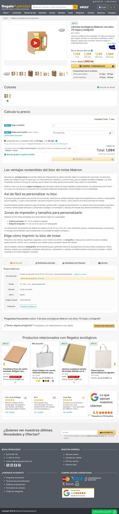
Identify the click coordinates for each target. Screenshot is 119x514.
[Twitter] (7, 465)
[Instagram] (19, 465)
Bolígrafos (80, 13)
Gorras (52, 13)
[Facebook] (15, 465)
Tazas (70, 13)
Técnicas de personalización (18, 481)
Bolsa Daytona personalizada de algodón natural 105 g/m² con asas (103, 372)
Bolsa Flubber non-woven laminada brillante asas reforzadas (44, 372)
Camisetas (17, 13)
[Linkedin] (11, 465)
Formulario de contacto (15, 488)
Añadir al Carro (83, 159)
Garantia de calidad (73, 458)
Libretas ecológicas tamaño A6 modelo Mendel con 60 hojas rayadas (74, 371)
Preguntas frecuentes (15, 478)
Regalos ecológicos (28, 306)
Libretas (91, 13)
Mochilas (42, 13)
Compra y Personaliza (93, 66)
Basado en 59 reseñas (78, 496)
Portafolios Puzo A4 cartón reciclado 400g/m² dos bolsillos (15, 371)
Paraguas (112, 13)
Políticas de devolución (15, 484)
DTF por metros (72, 461)
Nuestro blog (71, 465)
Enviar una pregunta (104, 326)
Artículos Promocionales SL (26, 511)
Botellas (61, 13)
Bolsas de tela (30, 13)
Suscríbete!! (107, 432)
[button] (92, 50)
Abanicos (101, 13)
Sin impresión (59, 133)
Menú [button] (5, 13)
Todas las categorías (14, 491)
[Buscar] (75, 7)
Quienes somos (72, 454)
